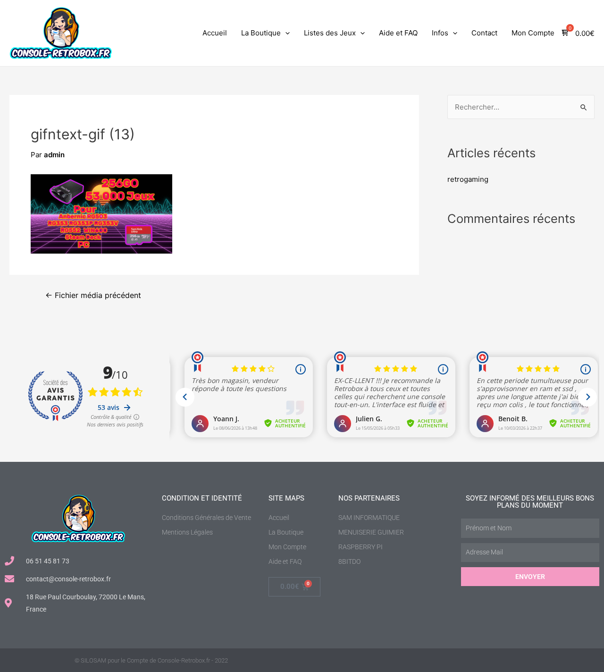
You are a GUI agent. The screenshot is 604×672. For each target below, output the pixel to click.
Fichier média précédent (93, 295)
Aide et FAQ (398, 32)
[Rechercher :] (521, 106)
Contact (484, 32)
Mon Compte (533, 32)
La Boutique (261, 32)
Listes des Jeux (330, 32)
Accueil (214, 32)
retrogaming (467, 179)
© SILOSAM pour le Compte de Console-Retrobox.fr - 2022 (151, 660)
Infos (440, 32)
